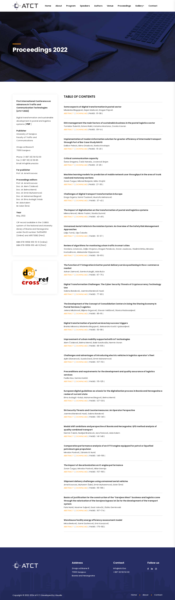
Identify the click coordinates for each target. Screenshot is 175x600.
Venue (110, 5)
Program (71, 5)
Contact (152, 5)
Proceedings (124, 5)
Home (48, 5)
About (58, 5)
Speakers (85, 5)
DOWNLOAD (82, 113)
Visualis (58, 595)
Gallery (139, 5)
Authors (98, 5)
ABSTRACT (69, 113)
